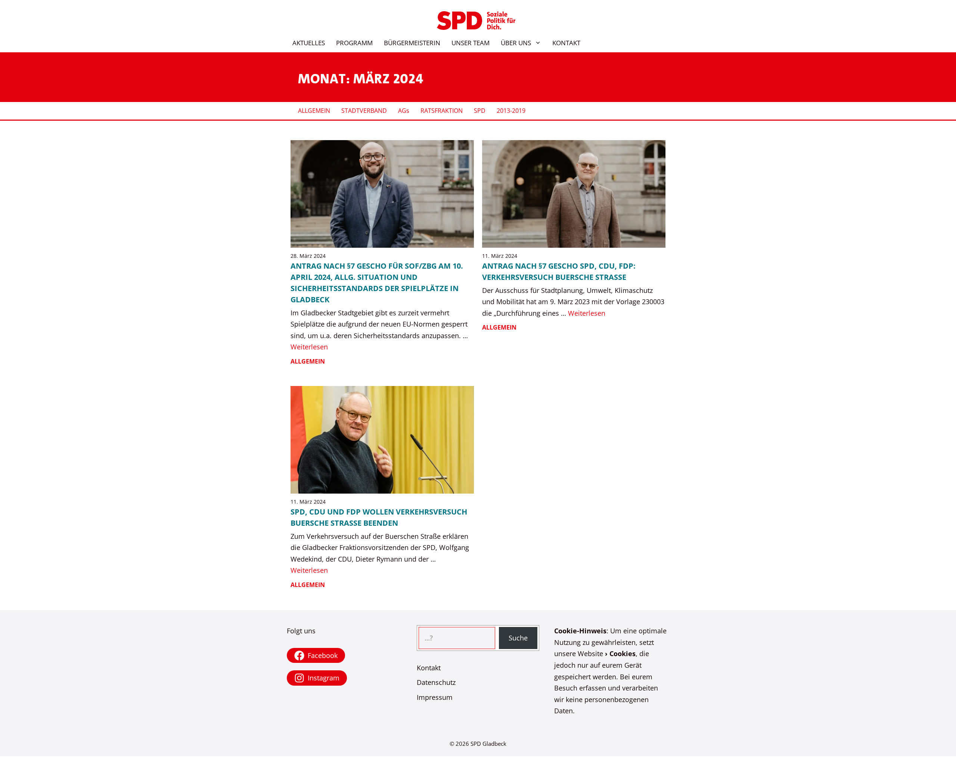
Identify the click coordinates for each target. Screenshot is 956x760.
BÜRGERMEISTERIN (412, 42)
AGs (403, 110)
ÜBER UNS (516, 42)
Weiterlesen (309, 346)
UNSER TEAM (470, 42)
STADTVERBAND (364, 110)
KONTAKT (566, 42)
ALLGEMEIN (314, 110)
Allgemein (308, 361)
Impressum (435, 697)
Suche (518, 637)
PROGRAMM (354, 42)
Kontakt (429, 667)
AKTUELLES (308, 42)
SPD (479, 110)
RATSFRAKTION (441, 110)
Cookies (622, 653)
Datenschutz (436, 682)
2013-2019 (511, 110)
